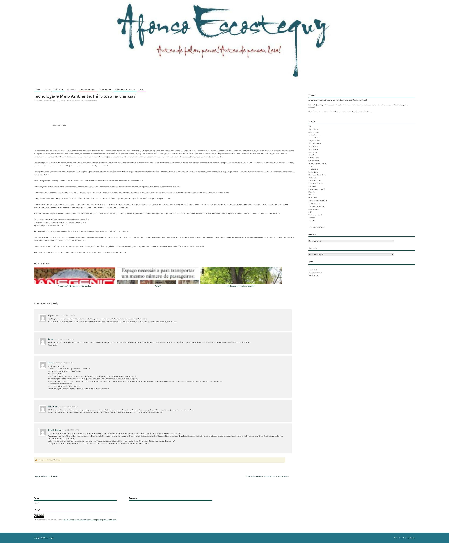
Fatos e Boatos (313, 172)
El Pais (310, 166)
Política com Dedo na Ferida (317, 201)
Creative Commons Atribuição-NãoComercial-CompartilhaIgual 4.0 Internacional (89, 520)
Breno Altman (313, 149)
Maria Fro (311, 192)
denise (50, 339)
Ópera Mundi (312, 198)
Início (37, 89)
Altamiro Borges (313, 132)
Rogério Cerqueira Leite (316, 206)
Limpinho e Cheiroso (315, 183)
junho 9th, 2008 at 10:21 (71, 430)
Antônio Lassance (314, 135)
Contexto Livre (313, 158)
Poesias (141, 89)
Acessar (310, 267)
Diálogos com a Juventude (125, 89)
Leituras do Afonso (314, 181)
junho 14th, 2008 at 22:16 (65, 315)
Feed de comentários (315, 273)
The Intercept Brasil (315, 215)
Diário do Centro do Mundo (317, 163)
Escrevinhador (313, 169)
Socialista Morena (314, 209)
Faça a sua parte (105, 89)
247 (309, 126)
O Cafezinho (312, 195)
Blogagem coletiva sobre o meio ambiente (46, 476)
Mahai (50, 362)
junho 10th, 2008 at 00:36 (68, 406)
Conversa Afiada (313, 161)
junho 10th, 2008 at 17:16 (64, 339)
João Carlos (52, 406)
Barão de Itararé (313, 138)
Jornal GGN (312, 178)
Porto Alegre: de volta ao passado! (241, 286)
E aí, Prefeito (58, 89)
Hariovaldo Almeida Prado (317, 175)
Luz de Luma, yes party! (316, 189)
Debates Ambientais (74, 100)
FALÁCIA (158, 286)
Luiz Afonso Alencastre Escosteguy (45, 100)
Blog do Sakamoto (314, 143)
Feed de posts (312, 270)
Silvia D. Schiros (54, 430)
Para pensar (93, 100)
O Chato (47, 89)
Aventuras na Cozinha (87, 89)
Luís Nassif (312, 186)
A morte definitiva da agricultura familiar (74, 286)
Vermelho (311, 218)
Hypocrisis (71, 89)
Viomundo (311, 220)
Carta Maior (312, 155)
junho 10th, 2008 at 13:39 (64, 363)
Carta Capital (312, 152)
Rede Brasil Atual (314, 203)
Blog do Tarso (313, 146)
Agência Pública (313, 129)
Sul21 (310, 212)
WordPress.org (313, 275)
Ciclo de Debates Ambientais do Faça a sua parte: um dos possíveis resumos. (267, 476)
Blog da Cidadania (314, 141)
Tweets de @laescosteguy (316, 227)
